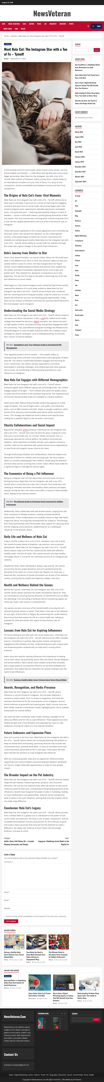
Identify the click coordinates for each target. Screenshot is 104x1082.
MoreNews (66, 1079)
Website (7, 908)
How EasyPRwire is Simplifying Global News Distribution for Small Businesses (87, 67)
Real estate (79, 310)
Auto (76, 206)
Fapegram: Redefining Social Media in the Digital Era (53, 841)
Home (77, 280)
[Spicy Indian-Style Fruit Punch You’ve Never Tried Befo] (40, 982)
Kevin (6, 59)
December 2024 (80, 166)
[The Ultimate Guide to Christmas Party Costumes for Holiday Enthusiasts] (59, 942)
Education (63, 24)
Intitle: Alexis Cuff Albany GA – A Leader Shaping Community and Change (19, 841)
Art (45, 24)
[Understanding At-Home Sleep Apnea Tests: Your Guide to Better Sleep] (88, 982)
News (3, 24)
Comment (8, 862)
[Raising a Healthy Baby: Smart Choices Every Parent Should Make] (14, 942)
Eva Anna (33, 998)
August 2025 (79, 137)
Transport (78, 330)
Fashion (77, 255)
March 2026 (79, 132)
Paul (7, 960)
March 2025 (79, 152)
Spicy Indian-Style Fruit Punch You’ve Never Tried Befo (40, 994)
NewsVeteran (52, 13)
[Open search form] (88, 26)
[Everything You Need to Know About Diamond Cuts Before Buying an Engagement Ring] (36, 942)
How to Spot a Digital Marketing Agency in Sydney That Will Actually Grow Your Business (86, 85)
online (25, 430)
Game (24, 24)
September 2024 (80, 181)
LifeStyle (7, 44)
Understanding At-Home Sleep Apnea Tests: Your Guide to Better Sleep (88, 995)
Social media (8, 29)
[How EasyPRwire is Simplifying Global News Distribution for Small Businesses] (15, 976)
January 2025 (79, 162)
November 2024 (80, 171)
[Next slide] (64, 1013)
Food (16, 29)
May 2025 (78, 142)
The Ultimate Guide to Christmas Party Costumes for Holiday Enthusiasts (58, 954)
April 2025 (78, 147)
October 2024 (79, 176)
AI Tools (77, 196)
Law (76, 285)
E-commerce (79, 240)
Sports (71, 24)
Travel (39, 24)
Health (23, 29)
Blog (76, 216)
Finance (77, 260)
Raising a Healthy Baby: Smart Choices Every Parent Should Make (14, 954)
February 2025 (80, 157)
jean (56, 1003)
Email (7, 900)
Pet (76, 305)
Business (78, 221)
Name (7, 892)
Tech (76, 325)
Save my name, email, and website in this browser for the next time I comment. (36, 916)
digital (36, 321)
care (43, 318)
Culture (31, 24)
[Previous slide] (62, 1013)
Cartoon (77, 225)
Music (77, 295)
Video (98, 26)
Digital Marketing (14, 24)
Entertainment (80, 250)
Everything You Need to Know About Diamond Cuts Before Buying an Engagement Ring (35, 956)
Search (77, 44)
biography (53, 24)
